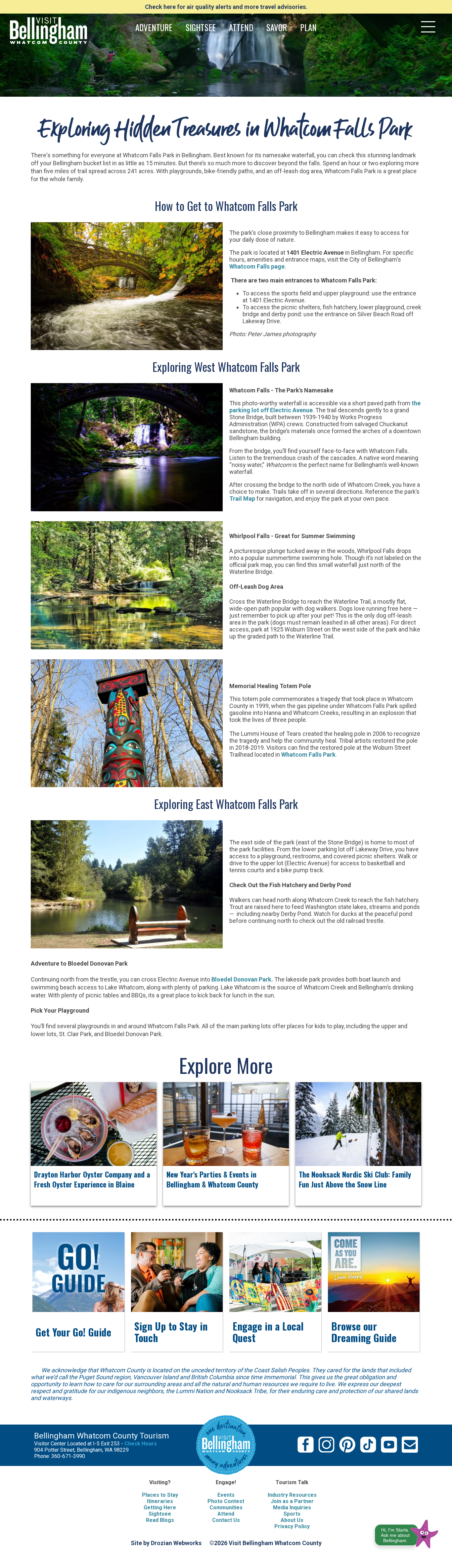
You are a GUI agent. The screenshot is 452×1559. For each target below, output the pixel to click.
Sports (292, 1514)
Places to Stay (160, 1495)
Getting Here (160, 1507)
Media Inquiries (292, 1507)
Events (226, 1495)
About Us (292, 1520)
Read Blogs (160, 1520)
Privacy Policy (292, 1526)
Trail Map (242, 498)
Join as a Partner (292, 1501)
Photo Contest (225, 1501)
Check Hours (140, 1443)
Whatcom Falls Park (308, 754)
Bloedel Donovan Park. (242, 979)
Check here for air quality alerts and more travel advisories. (226, 6)
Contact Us (226, 1520)
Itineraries (160, 1501)
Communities (226, 1507)
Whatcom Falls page (257, 266)
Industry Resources (292, 1495)
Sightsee (160, 1514)
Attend (225, 1514)
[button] (407, 1533)
